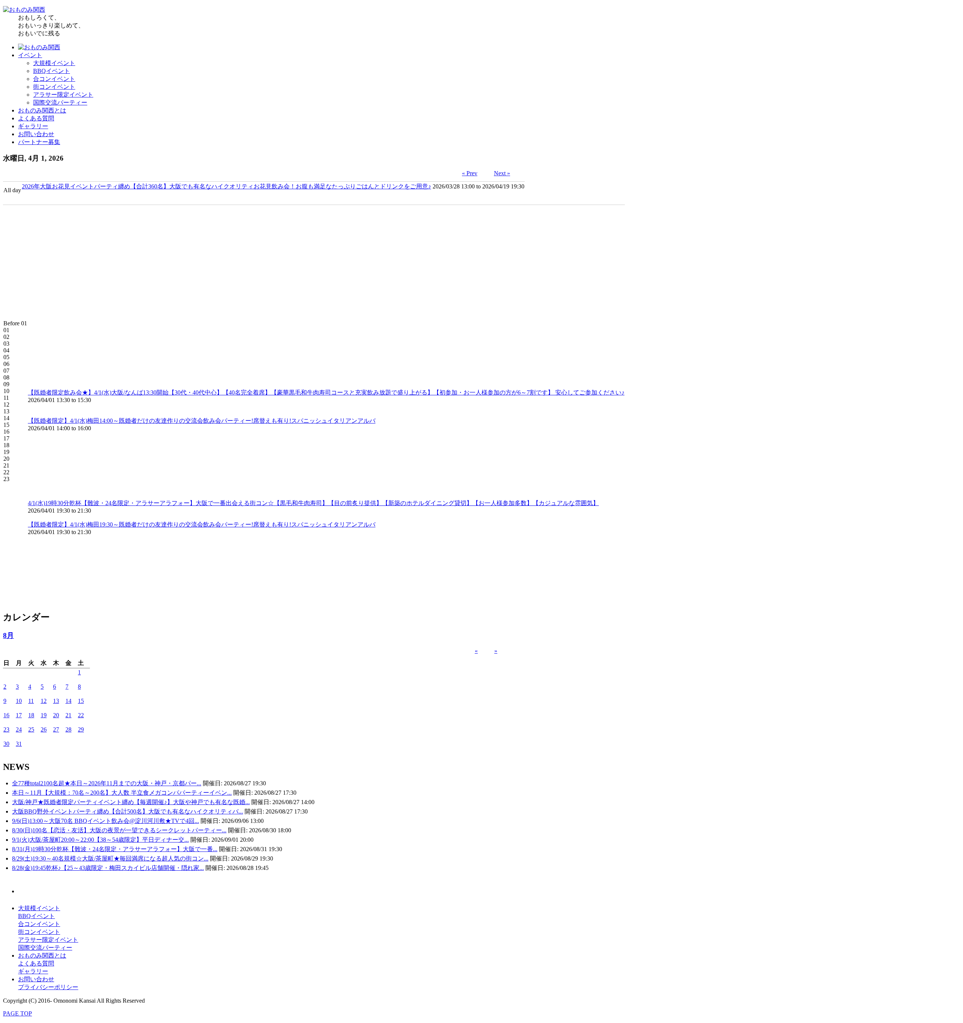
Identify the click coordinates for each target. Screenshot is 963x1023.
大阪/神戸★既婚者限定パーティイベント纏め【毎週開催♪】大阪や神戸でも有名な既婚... (131, 802)
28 (68, 729)
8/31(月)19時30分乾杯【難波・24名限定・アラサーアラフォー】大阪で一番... (114, 849)
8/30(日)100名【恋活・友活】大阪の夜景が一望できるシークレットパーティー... (119, 830)
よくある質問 (36, 118)
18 (31, 715)
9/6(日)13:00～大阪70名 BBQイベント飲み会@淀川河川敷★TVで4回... (105, 821)
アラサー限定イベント (63, 94)
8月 (8, 635)
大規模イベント (54, 63)
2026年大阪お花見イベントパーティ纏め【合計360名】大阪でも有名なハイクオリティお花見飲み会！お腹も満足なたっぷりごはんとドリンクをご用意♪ (226, 186)
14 (68, 701)
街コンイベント (54, 86)
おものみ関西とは (42, 110)
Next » (502, 173)
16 (6, 715)
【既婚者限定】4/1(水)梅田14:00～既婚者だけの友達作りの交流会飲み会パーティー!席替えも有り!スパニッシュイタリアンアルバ (201, 420)
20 (56, 715)
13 (56, 701)
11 (31, 701)
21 (68, 715)
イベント (30, 55)
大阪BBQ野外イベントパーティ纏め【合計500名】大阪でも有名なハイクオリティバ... (127, 811)
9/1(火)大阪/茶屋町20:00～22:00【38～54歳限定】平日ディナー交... (100, 839)
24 (19, 729)
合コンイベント (54, 79)
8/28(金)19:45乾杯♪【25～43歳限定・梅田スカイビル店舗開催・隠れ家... (108, 868)
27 (56, 729)
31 (19, 744)
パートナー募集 (39, 142)
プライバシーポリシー (48, 987)
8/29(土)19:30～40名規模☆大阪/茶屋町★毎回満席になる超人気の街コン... (110, 858)
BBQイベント (51, 71)
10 (19, 701)
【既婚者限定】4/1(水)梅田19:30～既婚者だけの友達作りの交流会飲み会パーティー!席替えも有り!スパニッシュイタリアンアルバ (201, 524)
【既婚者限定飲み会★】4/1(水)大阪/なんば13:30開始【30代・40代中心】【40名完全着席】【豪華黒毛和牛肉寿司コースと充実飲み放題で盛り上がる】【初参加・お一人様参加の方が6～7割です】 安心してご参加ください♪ (326, 392)
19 (44, 715)
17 (19, 715)
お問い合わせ (36, 134)
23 (6, 729)
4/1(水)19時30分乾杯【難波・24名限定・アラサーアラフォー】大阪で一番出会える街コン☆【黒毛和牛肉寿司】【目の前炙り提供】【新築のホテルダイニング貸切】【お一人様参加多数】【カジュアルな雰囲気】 (313, 503)
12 (44, 701)
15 (81, 701)
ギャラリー (33, 126)
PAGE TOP (17, 1013)
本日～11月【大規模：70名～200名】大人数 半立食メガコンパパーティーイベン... (122, 792)
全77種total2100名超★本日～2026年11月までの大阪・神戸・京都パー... (106, 783)
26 (44, 729)
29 (81, 729)
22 (81, 715)
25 (31, 729)
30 (6, 744)
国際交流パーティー (60, 102)
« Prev (469, 173)
